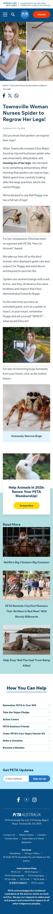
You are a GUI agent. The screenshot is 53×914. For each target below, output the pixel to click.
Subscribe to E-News (33, 838)
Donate (42, 14)
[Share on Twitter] (10, 96)
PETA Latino (37, 882)
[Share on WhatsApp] (17, 96)
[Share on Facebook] (4, 96)
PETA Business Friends (16, 726)
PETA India (10, 879)
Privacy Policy (32, 853)
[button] (13, 14)
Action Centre (11, 719)
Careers (42, 834)
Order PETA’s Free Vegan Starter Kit (24, 733)
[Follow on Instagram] (34, 799)
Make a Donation (13, 740)
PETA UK (25, 879)
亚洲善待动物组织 (18, 882)
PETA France (31, 871)
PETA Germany (36, 875)
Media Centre (26, 834)
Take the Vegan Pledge (16, 712)
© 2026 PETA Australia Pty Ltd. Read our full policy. (26, 859)
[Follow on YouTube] (26, 799)
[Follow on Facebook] (18, 799)
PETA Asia (39, 879)
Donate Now (26, 505)
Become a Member (14, 747)
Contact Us (9, 834)
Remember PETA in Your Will (19, 705)
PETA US (15, 871)
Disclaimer (15, 853)
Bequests (27, 842)
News (5, 85)
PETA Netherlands (14, 875)
